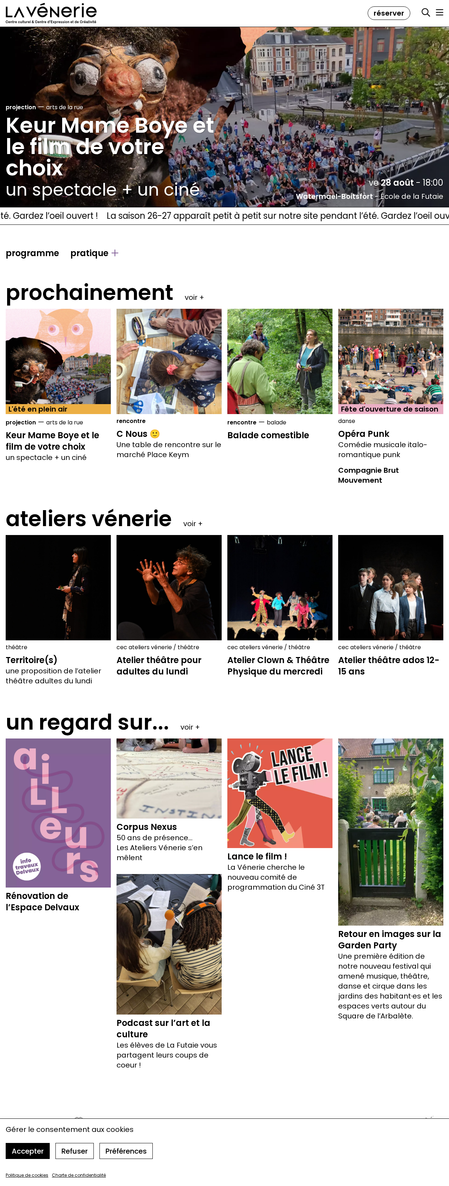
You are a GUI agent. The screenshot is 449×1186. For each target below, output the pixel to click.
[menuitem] (32, 253)
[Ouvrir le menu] (439, 12)
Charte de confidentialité (79, 1175)
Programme (32, 253)
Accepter (28, 1151)
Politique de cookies (27, 1175)
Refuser (74, 1151)
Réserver (389, 13)
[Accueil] (51, 13)
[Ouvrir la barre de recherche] (426, 12)
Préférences (126, 1151)
